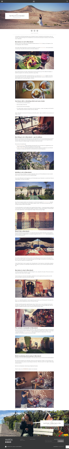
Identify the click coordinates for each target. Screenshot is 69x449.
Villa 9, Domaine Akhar (27, 331)
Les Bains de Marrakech (21, 147)
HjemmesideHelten (61, 446)
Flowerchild (22, 408)
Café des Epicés (42, 47)
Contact (21, 439)
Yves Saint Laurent (47, 202)
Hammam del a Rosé (20, 145)
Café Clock (42, 75)
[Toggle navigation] (2, 1)
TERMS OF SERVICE (32, 439)
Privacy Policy (22, 440)
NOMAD (40, 43)
